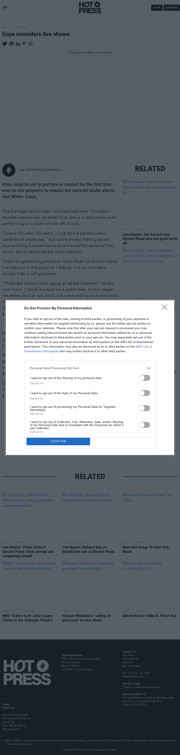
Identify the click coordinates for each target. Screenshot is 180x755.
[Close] (166, 308)
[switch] (144, 378)
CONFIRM (58, 441)
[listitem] (90, 368)
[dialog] (90, 377)
